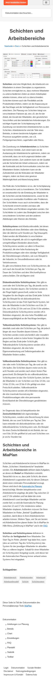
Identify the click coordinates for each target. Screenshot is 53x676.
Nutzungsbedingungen (26, 671)
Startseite (8, 46)
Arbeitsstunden (26, 578)
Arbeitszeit (40, 578)
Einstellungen (13, 638)
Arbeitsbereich (10, 578)
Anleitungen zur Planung (18, 624)
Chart (9, 633)
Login (6, 668)
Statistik (10, 652)
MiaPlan (28, 606)
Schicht (25, 582)
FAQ (45, 526)
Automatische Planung (32, 486)
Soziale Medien (34, 668)
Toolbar (10, 657)
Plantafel (11, 647)
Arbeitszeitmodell (11, 582)
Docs (17, 46)
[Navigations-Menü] (46, 2)
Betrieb (10, 629)
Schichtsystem (38, 582)
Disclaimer (8, 671)
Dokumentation (9, 619)
